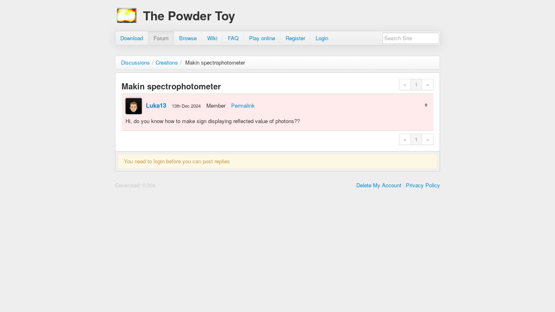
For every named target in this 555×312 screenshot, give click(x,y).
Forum (161, 38)
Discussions (135, 62)
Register (295, 38)
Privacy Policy (423, 185)
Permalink (243, 105)
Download (131, 38)
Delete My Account (378, 185)
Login (322, 38)
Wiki (212, 38)
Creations (167, 62)
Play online (262, 38)
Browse (188, 38)
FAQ (233, 38)
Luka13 (156, 105)
